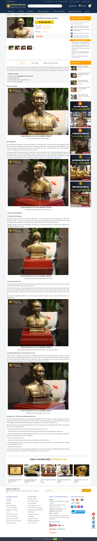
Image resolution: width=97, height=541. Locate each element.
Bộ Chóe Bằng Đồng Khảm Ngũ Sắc (48, 480)
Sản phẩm (30, 11)
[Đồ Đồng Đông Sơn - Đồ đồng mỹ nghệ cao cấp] (16, 6)
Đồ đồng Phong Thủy (33, 514)
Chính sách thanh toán (12, 514)
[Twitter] (75, 506)
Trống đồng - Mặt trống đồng (35, 509)
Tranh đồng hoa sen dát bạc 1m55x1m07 (84, 88)
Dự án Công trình (32, 523)
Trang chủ (11, 11)
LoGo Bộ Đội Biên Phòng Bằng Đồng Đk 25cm (84, 73)
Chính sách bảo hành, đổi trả (61, 1)
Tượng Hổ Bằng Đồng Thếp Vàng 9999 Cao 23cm (30, 480)
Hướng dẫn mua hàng (75, 11)
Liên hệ (87, 11)
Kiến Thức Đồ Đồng (43, 11)
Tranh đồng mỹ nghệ (33, 501)
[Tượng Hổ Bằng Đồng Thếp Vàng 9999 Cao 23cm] (32, 470)
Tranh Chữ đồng (32, 503)
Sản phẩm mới (75, 62)
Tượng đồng (31, 516)
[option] (20, 28)
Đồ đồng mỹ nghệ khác (34, 520)
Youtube (93, 515)
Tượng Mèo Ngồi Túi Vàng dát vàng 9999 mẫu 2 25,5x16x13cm (83, 81)
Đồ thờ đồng (31, 512)
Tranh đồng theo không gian (35, 507)
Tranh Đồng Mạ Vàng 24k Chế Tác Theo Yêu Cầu (15, 480)
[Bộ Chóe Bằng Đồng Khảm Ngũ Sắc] (48, 470)
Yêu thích (82, 6)
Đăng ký (86, 490)
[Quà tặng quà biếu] (80, 167)
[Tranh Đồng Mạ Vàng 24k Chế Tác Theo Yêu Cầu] (15, 470)
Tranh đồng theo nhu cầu (34, 505)
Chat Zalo (93, 524)
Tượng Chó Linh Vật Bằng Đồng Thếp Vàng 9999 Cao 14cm (83, 66)
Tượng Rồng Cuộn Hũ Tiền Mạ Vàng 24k (81, 480)
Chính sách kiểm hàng (11, 516)
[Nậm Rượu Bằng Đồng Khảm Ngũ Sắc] (65, 470)
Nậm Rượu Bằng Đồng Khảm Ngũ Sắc (64, 480)
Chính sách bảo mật (48, 1)
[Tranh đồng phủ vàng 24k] (80, 194)
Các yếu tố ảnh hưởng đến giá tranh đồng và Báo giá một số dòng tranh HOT (80, 53)
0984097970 (11, 1)
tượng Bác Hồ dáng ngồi (54, 157)
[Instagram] (81, 506)
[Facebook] (72, 506)
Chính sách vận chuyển (75, 1)
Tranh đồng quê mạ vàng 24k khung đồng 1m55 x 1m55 (83, 95)
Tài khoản (73, 6)
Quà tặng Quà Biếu (32, 518)
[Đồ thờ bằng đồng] (80, 141)
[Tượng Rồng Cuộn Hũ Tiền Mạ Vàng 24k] (81, 470)
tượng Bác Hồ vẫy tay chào (40, 157)
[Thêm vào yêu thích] (68, 18)
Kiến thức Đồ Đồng (80, 40)
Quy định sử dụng (86, 1)
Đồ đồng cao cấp (32, 499)
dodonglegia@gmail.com (59, 509)
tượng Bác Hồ (24, 157)
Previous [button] (7, 48)
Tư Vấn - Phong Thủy (59, 11)
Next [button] (33, 48)
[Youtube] (78, 506)
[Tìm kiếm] (59, 5)
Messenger (93, 528)
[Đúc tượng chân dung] (80, 114)
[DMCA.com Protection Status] (58, 539)
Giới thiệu (21, 11)
